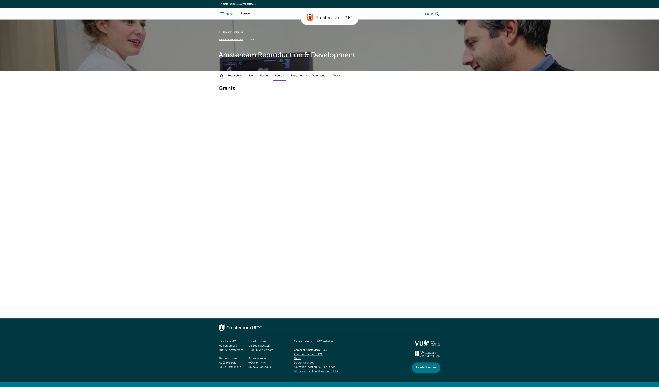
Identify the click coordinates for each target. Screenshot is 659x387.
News (251, 75)
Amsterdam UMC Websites (237, 4)
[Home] (221, 76)
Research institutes (232, 32)
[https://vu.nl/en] (427, 343)
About (336, 75)
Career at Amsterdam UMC (310, 350)
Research (233, 75)
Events (264, 75)
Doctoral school (304, 362)
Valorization (319, 75)
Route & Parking (228, 367)
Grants (278, 75)
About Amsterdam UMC (308, 354)
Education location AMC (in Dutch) (315, 367)
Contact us (423, 367)
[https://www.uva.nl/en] (427, 354)
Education (297, 75)
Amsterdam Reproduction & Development (231, 40)
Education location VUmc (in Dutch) (316, 371)
